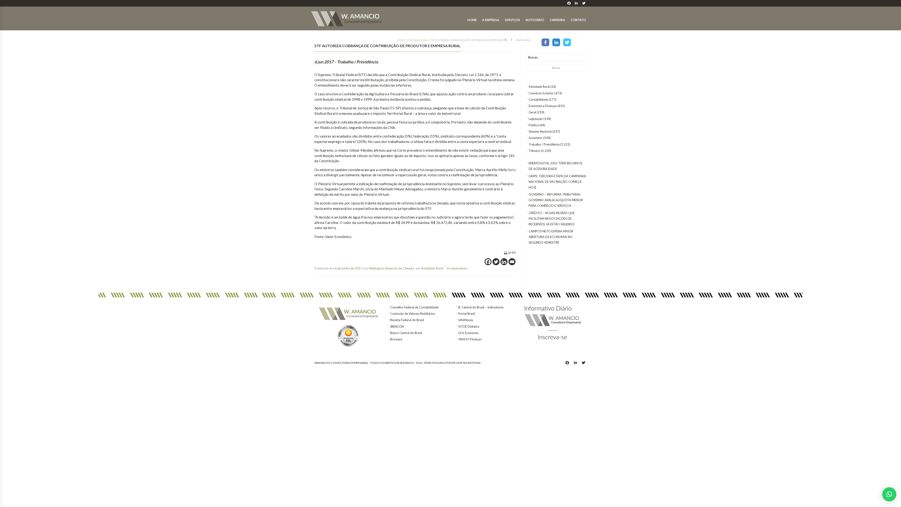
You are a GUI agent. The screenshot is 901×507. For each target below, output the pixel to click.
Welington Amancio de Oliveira (391, 268)
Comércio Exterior (541, 93)
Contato (578, 20)
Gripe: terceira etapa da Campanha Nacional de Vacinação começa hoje (557, 181)
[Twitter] (567, 42)
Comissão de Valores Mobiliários (412, 313)
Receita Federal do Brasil (407, 320)
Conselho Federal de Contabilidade (414, 307)
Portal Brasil (466, 313)
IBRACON (397, 326)
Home (472, 20)
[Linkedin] (504, 261)
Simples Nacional (540, 131)
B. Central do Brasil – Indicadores (481, 307)
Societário (535, 138)
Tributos (534, 151)
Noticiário (535, 20)
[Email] (511, 261)
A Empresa (490, 20)
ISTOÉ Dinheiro (468, 326)
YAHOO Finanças (470, 339)
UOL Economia (468, 333)
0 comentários (457, 268)
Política (534, 125)
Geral (532, 112)
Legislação (536, 119)
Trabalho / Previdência (544, 144)
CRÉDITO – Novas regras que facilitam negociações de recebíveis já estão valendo (552, 218)
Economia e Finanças (543, 106)
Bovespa (396, 339)
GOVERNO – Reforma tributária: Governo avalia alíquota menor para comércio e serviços (556, 199)
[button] (889, 494)
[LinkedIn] (556, 42)
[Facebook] (545, 42)
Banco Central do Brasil (406, 333)
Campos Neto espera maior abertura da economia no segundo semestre (551, 236)
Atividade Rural (539, 86)
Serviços (512, 20)
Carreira (557, 20)
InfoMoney (465, 320)
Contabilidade (538, 99)
